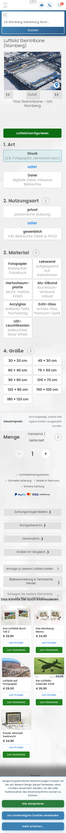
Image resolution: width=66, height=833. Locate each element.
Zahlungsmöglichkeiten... (31, 512)
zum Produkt (16, 642)
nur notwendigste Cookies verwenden (33, 815)
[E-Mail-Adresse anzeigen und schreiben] (41, 5)
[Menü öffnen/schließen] (6, 5)
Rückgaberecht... (31, 525)
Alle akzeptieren (33, 803)
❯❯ (56, 94)
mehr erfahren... (33, 826)
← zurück (33, 776)
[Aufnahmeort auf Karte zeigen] (57, 85)
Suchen (33, 30)
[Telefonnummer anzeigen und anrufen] (49, 5)
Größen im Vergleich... (31, 552)
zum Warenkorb (16, 650)
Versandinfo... (31, 538)
